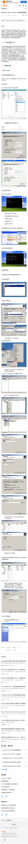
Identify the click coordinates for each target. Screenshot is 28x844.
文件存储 (14, 650)
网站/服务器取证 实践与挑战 (7, 808)
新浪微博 (8, 820)
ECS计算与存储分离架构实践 (8, 811)
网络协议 (8, 650)
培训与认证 (15, 827)
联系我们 (14, 824)
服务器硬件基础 (5, 781)
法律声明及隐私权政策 (5, 833)
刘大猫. (2, 673)
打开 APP (24, 2)
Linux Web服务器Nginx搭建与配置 (9, 784)
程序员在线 (3, 733)
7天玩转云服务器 (5, 787)
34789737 (3, 699)
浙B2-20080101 (15, 836)
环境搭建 (7, 70)
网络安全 (14, 647)
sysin (2, 716)
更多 (2, 796)
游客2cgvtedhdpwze (5, 665)
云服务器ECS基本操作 (6, 792)
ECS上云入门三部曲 (6, 778)
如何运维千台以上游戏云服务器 (8, 805)
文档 (2, 827)
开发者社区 (6, 827)
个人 (25, 8)
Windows (8, 647)
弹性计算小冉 (4, 690)
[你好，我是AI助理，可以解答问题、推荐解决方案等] (19, 5)
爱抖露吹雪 (3, 724)
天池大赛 (11, 827)
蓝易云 (2, 707)
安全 (19, 647)
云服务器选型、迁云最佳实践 (8, 789)
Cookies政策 (13, 833)
